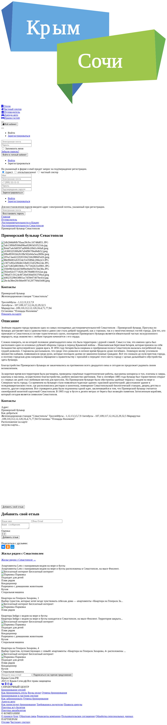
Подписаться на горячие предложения (52, 675)
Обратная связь (27, 716)
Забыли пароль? (10, 151)
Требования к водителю (50, 704)
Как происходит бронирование (18, 704)
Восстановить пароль (13, 213)
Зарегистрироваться (19, 135)
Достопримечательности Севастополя (22, 225)
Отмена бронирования (54, 692)
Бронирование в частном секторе (19, 695)
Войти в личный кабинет (15, 155)
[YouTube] (11, 683)
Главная (5, 216)
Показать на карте (11, 314)
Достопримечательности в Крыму (20, 222)
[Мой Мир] (12, 547)
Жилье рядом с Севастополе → (18, 559)
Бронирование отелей (13, 689)
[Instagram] (8, 683)
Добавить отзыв (10, 537)
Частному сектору (20, 722)
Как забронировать (12, 698)
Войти (11, 160)
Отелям (5, 722)
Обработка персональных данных (114, 716)
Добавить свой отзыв (13, 507)
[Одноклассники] (8, 547)
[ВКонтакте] (3, 547)
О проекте (7, 716)
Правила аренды (73, 704)
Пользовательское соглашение (78, 716)
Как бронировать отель (14, 692)
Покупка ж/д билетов (13, 707)
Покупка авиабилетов (13, 710)
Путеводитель (9, 219)
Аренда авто (8, 701)
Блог (16, 716)
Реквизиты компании (49, 716)
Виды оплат (34, 692)
